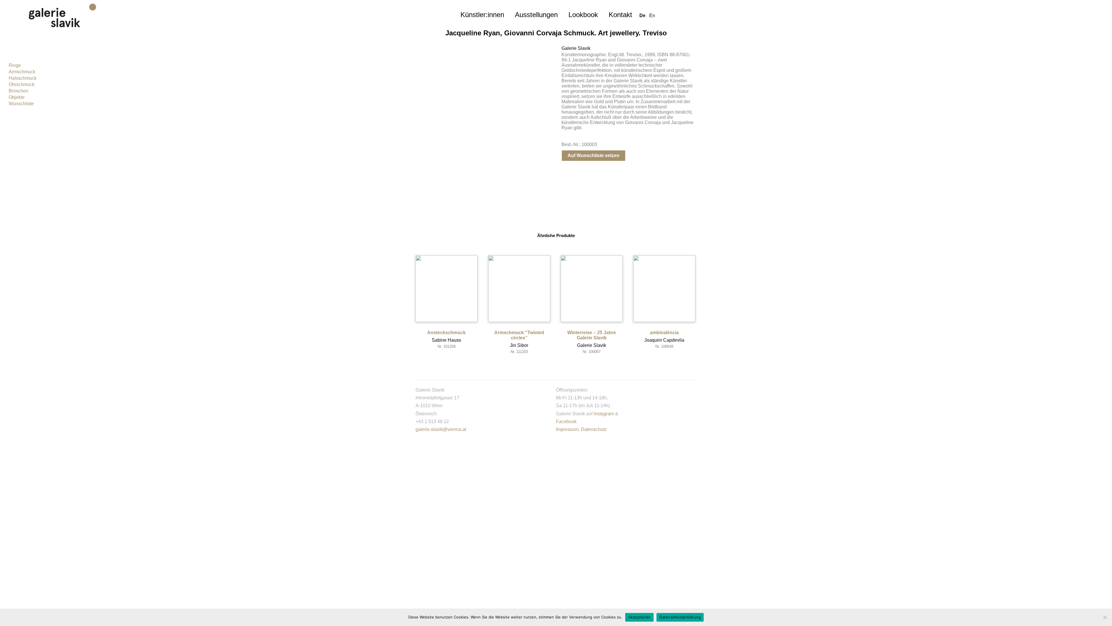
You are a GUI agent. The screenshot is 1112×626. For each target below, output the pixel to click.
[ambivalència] (664, 288)
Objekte (17, 97)
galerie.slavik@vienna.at (441, 429)
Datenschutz (594, 429)
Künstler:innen (482, 15)
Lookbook (583, 15)
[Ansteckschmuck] (447, 288)
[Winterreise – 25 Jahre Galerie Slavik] (592, 288)
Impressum (567, 429)
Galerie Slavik (576, 48)
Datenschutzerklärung (680, 617)
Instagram (604, 413)
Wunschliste (21, 103)
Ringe (15, 65)
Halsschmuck (22, 78)
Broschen (18, 90)
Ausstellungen (536, 15)
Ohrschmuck (21, 84)
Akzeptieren (639, 617)
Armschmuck (22, 71)
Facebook (566, 421)
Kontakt (620, 15)
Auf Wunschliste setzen (593, 155)
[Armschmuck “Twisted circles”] (519, 288)
